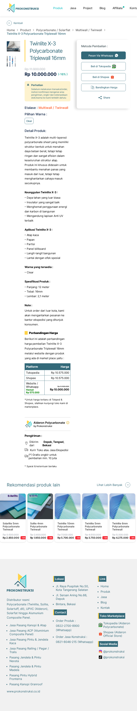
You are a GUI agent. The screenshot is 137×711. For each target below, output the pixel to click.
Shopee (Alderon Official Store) (114, 634)
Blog (102, 8)
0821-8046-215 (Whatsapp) (74, 642)
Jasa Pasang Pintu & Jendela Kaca (28, 641)
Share (106, 97)
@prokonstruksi (114, 651)
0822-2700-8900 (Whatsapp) (67, 628)
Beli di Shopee (101, 76)
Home (11, 30)
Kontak (105, 607)
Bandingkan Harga (106, 87)
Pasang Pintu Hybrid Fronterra (23, 677)
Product (25, 30)
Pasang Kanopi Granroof (25, 684)
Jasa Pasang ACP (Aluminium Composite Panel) (29, 632)
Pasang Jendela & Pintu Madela (25, 668)
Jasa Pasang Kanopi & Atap (27, 625)
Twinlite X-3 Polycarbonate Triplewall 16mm (36, 33)
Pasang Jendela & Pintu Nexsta (25, 659)
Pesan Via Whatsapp (100, 55)
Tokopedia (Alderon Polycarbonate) (116, 625)
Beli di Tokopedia (101, 66)
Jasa (73, 8)
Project (87, 8)
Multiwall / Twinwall (89, 30)
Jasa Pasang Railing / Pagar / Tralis (29, 650)
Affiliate (118, 8)
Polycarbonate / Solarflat (53, 30)
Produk (58, 8)
